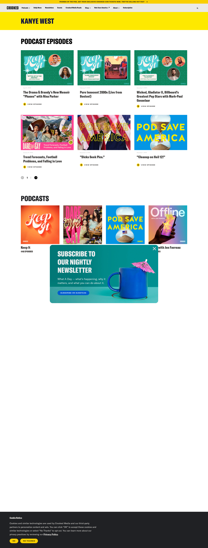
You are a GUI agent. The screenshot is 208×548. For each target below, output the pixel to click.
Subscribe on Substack (73, 293)
